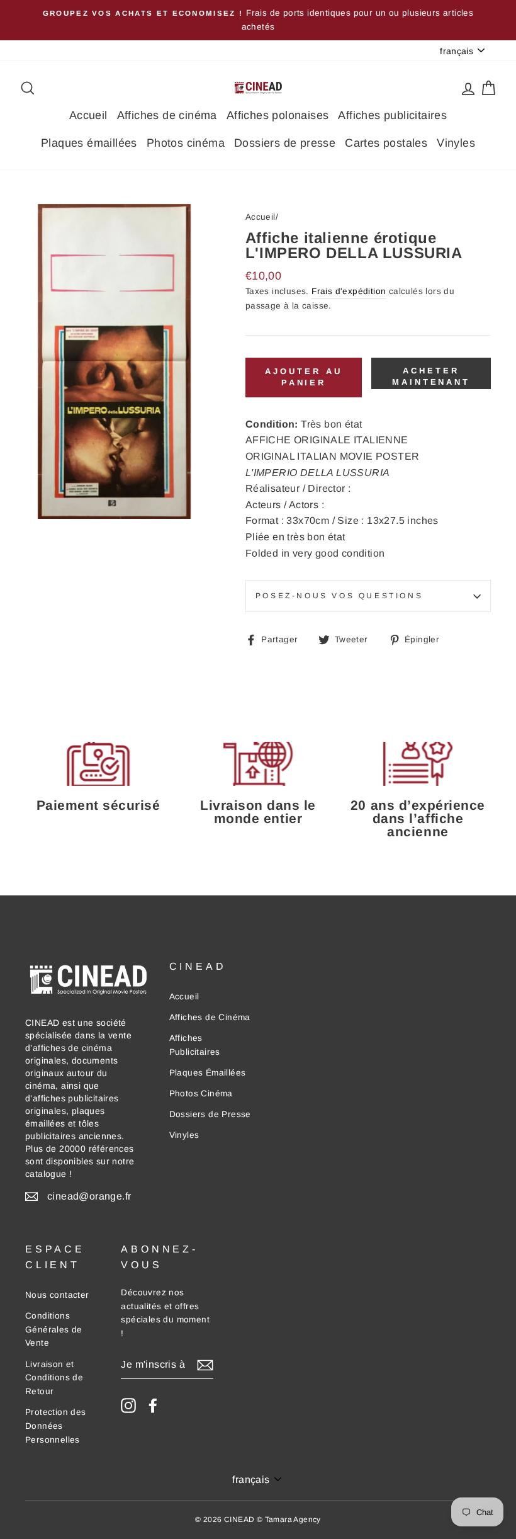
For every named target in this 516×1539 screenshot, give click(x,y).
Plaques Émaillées (207, 1072)
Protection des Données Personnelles (55, 1426)
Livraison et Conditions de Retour (54, 1378)
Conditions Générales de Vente (53, 1329)
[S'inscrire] (205, 1364)
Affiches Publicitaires (194, 1045)
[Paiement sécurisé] (98, 764)
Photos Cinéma (201, 1093)
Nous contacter (57, 1295)
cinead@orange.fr (89, 1196)
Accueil (88, 115)
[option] (258, 20)
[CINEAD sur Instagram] (128, 1405)
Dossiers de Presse (210, 1114)
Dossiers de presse (284, 143)
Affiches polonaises (278, 115)
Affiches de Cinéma (209, 1017)
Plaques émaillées (89, 143)
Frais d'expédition (348, 291)
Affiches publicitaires (392, 115)
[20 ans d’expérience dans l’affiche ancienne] (418, 764)
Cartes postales (386, 143)
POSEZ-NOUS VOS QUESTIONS (339, 595)
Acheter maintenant (431, 376)
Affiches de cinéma (167, 115)
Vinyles (456, 143)
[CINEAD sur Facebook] (152, 1405)
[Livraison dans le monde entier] (258, 764)
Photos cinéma (186, 143)
